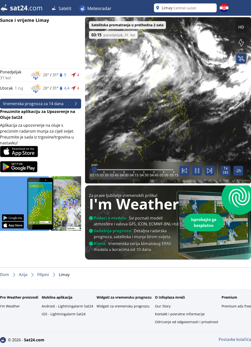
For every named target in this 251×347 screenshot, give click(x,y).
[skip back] (184, 171)
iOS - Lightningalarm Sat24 (64, 314)
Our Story (163, 306)
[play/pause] (197, 171)
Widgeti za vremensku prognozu (123, 306)
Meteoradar (98, 8)
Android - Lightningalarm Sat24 (67, 306)
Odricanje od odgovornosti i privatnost (186, 321)
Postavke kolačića (235, 339)
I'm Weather (10, 306)
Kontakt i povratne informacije (180, 314)
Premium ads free (236, 306)
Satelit (64, 8)
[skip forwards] (209, 171)
